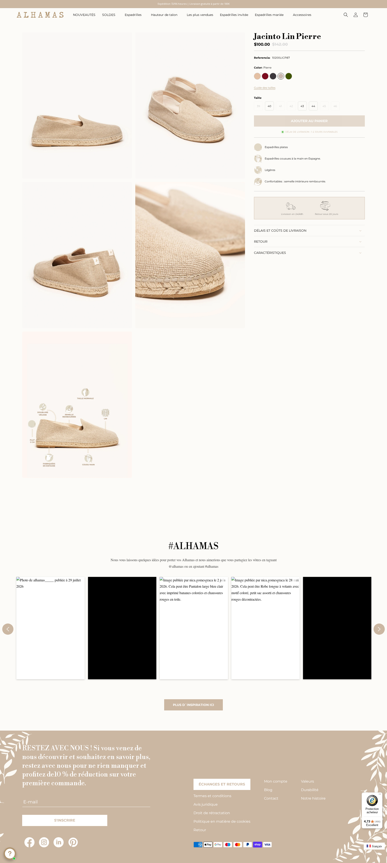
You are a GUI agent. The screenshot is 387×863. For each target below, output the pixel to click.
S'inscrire (64, 820)
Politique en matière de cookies (222, 821)
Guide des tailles (264, 87)
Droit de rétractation (212, 813)
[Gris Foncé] (273, 76)
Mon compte (275, 781)
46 (336, 107)
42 (293, 107)
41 (282, 107)
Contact (271, 798)
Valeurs (307, 781)
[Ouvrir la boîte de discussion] (10, 853)
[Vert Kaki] (288, 76)
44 (313, 106)
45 (325, 107)
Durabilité (309, 790)
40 (269, 106)
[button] (110, 14)
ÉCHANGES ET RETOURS (222, 784)
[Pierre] (280, 76)
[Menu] (380, 795)
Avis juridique (206, 804)
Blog (268, 790)
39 (260, 107)
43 (302, 106)
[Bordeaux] (265, 76)
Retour (200, 830)
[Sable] (257, 76)
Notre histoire (313, 798)
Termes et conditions (212, 796)
